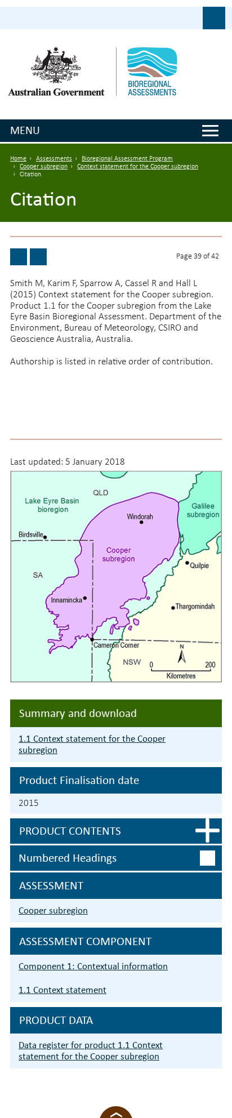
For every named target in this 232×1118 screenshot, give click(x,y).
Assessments (54, 158)
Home (18, 158)
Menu (25, 130)
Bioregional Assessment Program (127, 158)
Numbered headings (68, 857)
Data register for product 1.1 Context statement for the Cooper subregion (91, 1050)
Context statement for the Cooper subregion (137, 166)
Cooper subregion (44, 166)
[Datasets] (18, 256)
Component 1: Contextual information (93, 966)
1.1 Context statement (62, 990)
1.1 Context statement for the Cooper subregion (92, 744)
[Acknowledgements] (38, 256)
